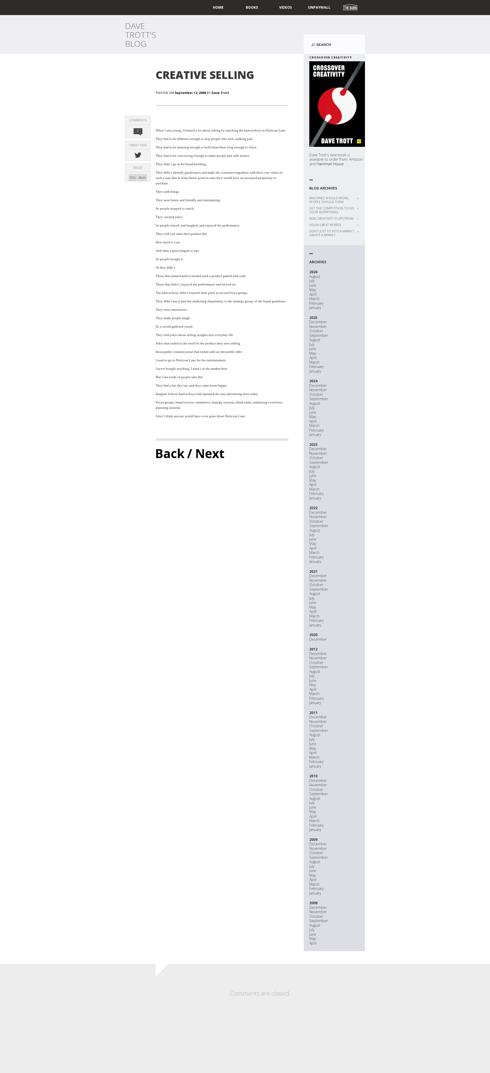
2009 (313, 839)
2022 (313, 507)
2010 (313, 775)
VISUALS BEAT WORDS (325, 225)
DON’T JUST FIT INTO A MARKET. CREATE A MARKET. (332, 233)
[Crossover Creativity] (337, 104)
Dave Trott (220, 93)
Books (252, 7)
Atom (142, 177)
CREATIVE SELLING (205, 74)
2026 (313, 271)
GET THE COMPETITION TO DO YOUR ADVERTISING (331, 210)
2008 (313, 902)
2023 (313, 444)
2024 (313, 380)
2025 (313, 317)
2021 (313, 571)
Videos (285, 7)
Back (170, 453)
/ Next (206, 453)
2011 (313, 712)
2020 (313, 634)
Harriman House (330, 163)
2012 (313, 649)
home (218, 7)
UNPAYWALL (319, 7)
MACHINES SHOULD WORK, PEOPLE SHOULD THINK (329, 200)
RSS (133, 177)
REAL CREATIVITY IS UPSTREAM (331, 218)
